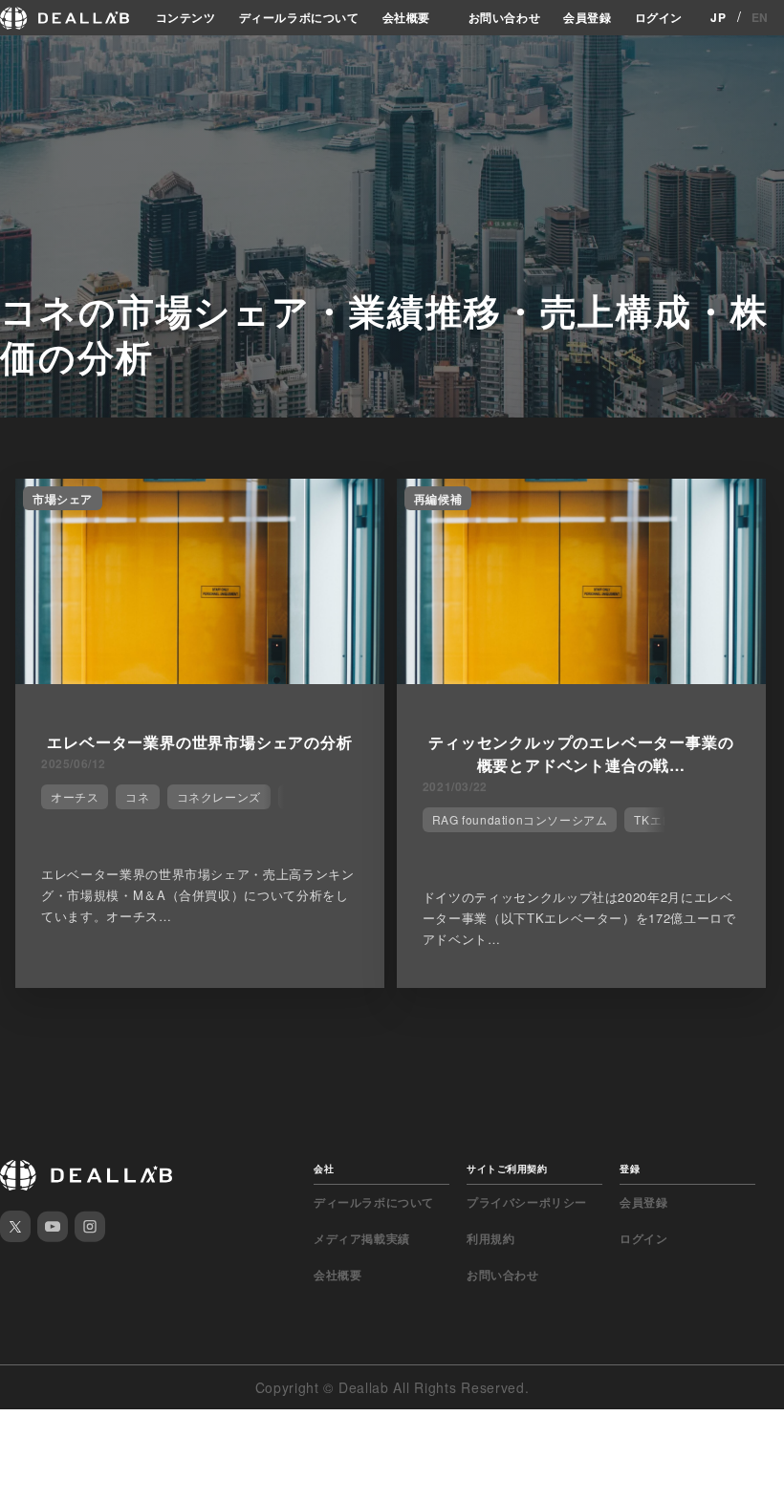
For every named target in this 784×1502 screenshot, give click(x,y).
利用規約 (490, 1238)
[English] (35, 59)
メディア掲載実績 (362, 1238)
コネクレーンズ (219, 796)
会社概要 (406, 17)
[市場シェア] (199, 678)
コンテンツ (186, 17)
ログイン (659, 17)
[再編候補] (581, 678)
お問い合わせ (504, 17)
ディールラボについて (299, 17)
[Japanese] (67, 59)
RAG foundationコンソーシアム (520, 819)
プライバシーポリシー (527, 1202)
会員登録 (587, 17)
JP (718, 17)
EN (760, 17)
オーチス (74, 796)
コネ (137, 796)
